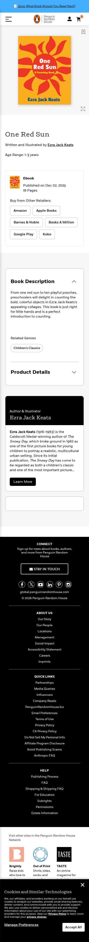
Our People (44, 625)
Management (44, 637)
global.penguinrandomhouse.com (44, 592)
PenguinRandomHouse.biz (44, 707)
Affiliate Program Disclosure (45, 743)
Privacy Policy (44, 725)
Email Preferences (44, 713)
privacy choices (36, 917)
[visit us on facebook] (22, 584)
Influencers (45, 695)
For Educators (44, 795)
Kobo (47, 234)
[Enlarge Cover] (83, 109)
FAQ (44, 783)
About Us (44, 613)
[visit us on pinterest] (59, 584)
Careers (44, 656)
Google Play (23, 234)
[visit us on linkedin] (49, 584)
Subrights (44, 801)
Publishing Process (44, 777)
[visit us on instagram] (68, 584)
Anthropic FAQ (44, 756)
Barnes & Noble (26, 222)
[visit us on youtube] (40, 584)
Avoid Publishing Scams (44, 749)
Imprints (44, 662)
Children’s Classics (26, 348)
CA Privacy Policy (45, 731)
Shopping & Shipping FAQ (44, 789)
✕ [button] (82, 885)
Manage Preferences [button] (21, 925)
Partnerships (44, 683)
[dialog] (44, 910)
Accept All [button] (73, 927)
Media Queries (44, 689)
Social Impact (44, 643)
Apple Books (46, 210)
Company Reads (44, 701)
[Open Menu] (8, 19)
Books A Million (61, 222)
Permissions (44, 807)
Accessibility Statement (44, 649)
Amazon (20, 210)
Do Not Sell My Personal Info (44, 737)
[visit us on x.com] (31, 584)
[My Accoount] (69, 19)
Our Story (44, 619)
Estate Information (44, 813)
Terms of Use (44, 719)
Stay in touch (46, 569)
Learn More (23, 482)
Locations (45, 631)
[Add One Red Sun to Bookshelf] (83, 31)
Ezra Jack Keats (60, 145)
